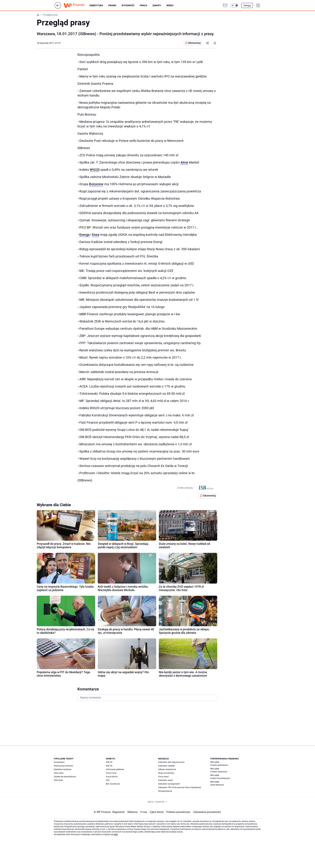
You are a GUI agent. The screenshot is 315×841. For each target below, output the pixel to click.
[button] (234, 5)
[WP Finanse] (77, 5)
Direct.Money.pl (217, 785)
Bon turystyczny (113, 784)
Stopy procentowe (166, 773)
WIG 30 (109, 766)
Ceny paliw (58, 773)
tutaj (115, 834)
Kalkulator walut (165, 780)
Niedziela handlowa (62, 769)
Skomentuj (194, 42)
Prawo (112, 5)
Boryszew (96, 184)
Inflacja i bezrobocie (167, 769)
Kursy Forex (111, 773)
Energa (84, 235)
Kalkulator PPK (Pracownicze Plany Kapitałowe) (179, 787)
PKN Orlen (58, 780)
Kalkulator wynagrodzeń (169, 784)
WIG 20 (109, 762)
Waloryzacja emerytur (63, 766)
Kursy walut (163, 776)
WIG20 (95, 170)
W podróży (128, 5)
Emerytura (96, 5)
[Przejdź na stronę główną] (57, 7)
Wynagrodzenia (165, 791)
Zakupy (156, 5)
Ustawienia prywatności (206, 812)
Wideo (169, 5)
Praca (143, 5)
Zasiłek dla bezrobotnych (65, 776)
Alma (184, 162)
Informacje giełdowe (115, 769)
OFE (108, 780)
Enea (95, 235)
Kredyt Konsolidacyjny (220, 778)
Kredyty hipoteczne (218, 772)
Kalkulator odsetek (166, 766)
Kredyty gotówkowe (219, 765)
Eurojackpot (59, 762)
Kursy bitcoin (112, 776)
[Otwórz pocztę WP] (225, 5)
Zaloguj (247, 5)
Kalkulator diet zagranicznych (171, 762)
